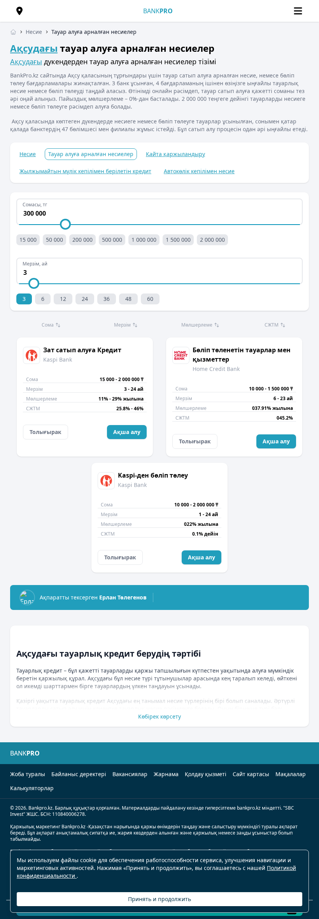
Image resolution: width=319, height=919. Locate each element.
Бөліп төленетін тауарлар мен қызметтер (242, 355)
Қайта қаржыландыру (175, 154)
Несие (27, 154)
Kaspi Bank (57, 359)
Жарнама (166, 774)
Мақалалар (290, 774)
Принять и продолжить (159, 899)
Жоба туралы (27, 774)
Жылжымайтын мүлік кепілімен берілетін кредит (85, 171)
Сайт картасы (251, 774)
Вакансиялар (129, 774)
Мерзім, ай (35, 264)
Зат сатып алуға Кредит (82, 350)
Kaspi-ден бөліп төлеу (153, 475)
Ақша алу (126, 432)
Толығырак (45, 432)
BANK (158, 11)
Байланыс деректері (78, 774)
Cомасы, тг (35, 205)
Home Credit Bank (216, 369)
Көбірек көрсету (159, 716)
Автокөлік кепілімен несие (199, 171)
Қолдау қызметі (205, 774)
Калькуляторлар (32, 788)
